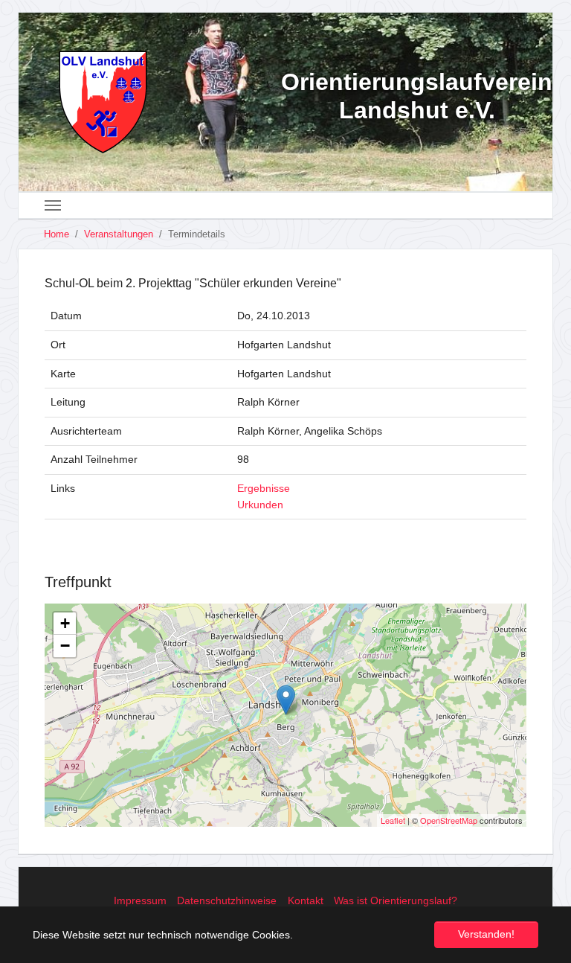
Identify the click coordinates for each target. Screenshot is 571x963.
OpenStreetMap (448, 820)
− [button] (65, 645)
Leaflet (393, 820)
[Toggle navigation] (53, 205)
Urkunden (260, 505)
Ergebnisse (263, 488)
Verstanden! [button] (486, 934)
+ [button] (65, 623)
